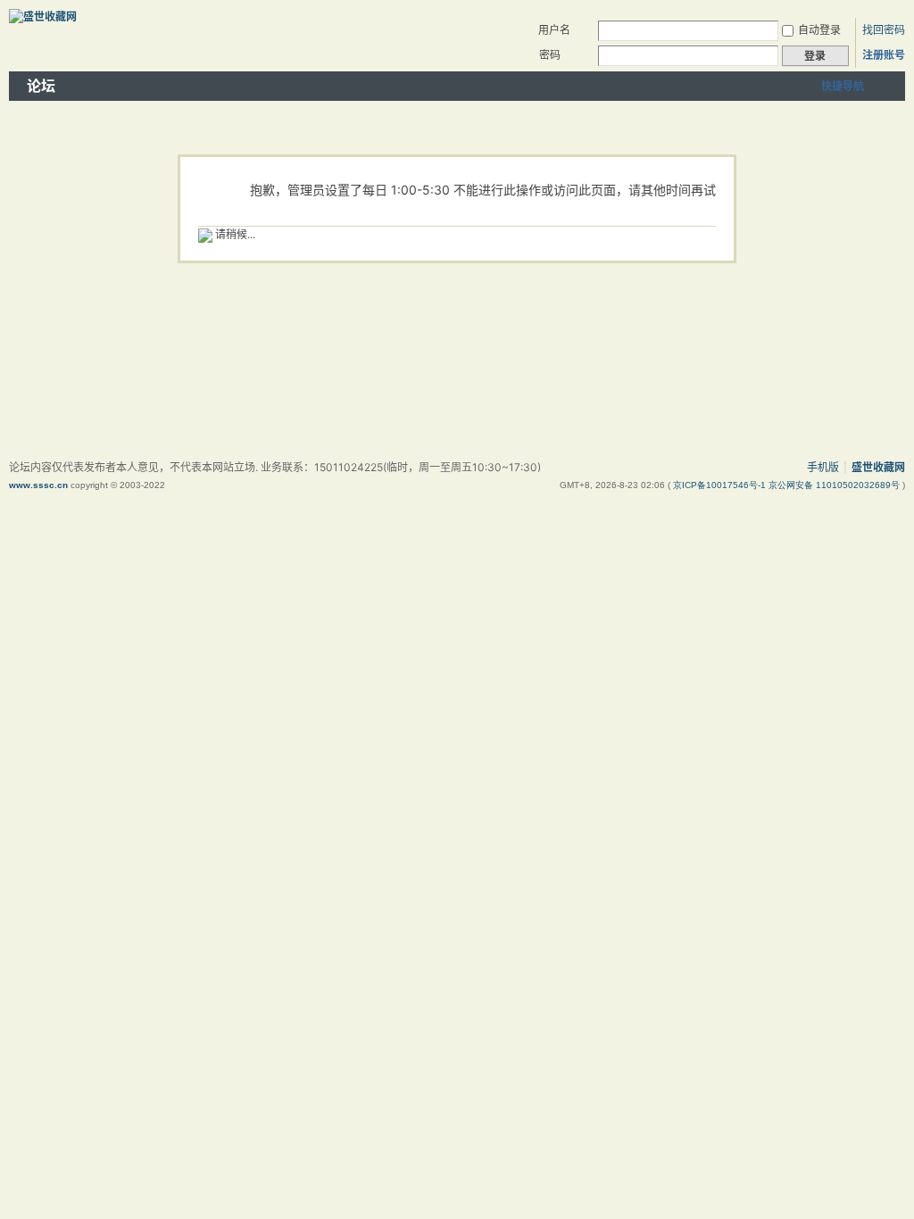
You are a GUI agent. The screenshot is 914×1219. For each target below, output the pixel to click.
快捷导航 (842, 86)
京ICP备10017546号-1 (721, 485)
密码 (550, 55)
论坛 (41, 86)
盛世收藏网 (878, 467)
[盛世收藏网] (43, 16)
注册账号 (883, 55)
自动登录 (819, 30)
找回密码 (883, 30)
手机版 (823, 467)
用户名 (554, 30)
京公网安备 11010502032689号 (835, 485)
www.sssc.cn (38, 485)
